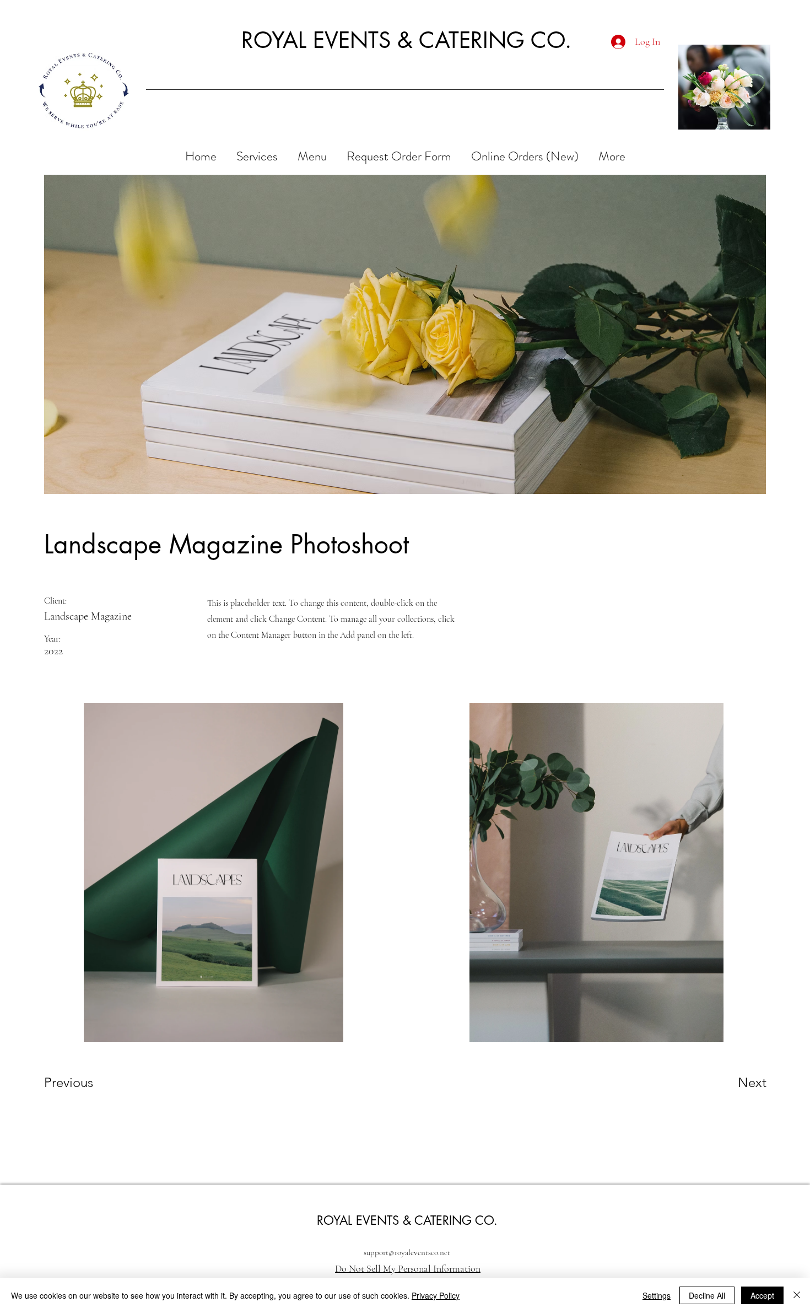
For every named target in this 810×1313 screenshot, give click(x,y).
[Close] (796, 1295)
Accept (762, 1295)
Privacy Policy (436, 1295)
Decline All (707, 1295)
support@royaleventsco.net (407, 1252)
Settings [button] (656, 1295)
